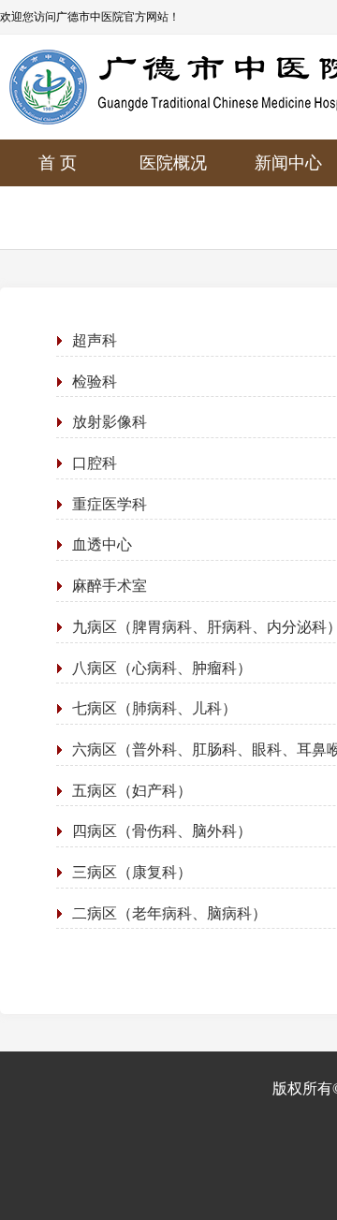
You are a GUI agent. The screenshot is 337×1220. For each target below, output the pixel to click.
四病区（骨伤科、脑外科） (162, 831)
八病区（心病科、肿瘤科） (162, 668)
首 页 (57, 163)
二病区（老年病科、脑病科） (169, 913)
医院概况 (173, 163)
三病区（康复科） (132, 872)
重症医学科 (109, 504)
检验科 (94, 382)
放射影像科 (109, 422)
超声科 (94, 340)
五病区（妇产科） (132, 791)
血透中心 (102, 544)
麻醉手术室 (109, 586)
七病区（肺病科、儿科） (154, 708)
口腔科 (94, 463)
